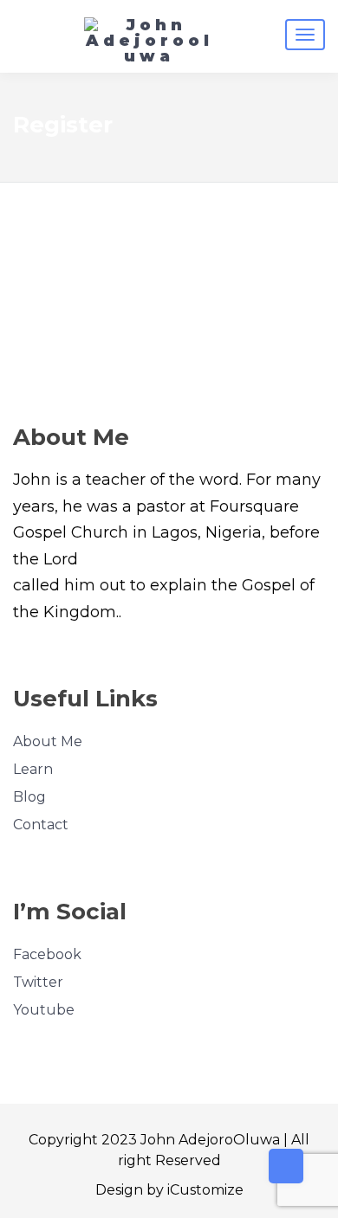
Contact (40, 824)
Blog (29, 797)
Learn (33, 769)
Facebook (47, 954)
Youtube (44, 1010)
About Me (47, 741)
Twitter (38, 982)
